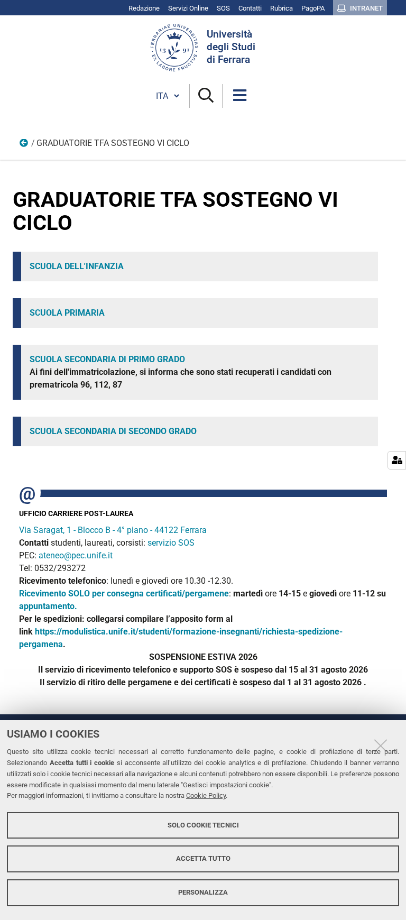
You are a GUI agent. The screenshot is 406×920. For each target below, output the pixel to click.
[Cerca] (206, 96)
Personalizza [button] (203, 892)
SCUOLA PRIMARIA (67, 313)
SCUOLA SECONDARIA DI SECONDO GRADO (113, 431)
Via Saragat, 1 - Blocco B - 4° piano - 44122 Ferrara (113, 530)
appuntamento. (48, 606)
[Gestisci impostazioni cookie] (396, 460)
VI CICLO (24, 145)
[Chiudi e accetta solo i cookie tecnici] (380, 745)
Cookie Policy (206, 795)
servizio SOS (172, 543)
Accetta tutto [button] (203, 858)
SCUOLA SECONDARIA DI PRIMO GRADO (107, 359)
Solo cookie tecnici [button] (203, 825)
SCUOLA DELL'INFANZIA (77, 266)
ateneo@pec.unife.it (76, 555)
